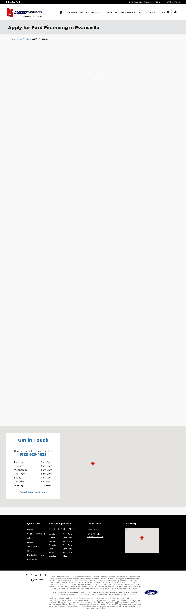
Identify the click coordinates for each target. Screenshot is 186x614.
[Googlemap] (40, 575)
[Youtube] (36, 575)
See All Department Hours (33, 492)
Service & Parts (128, 12)
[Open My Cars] (175, 12)
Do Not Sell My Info (35, 555)
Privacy (30, 542)
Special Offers (112, 12)
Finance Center (23, 39)
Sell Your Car (97, 12)
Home (11, 39)
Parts (71, 529)
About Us (154, 12)
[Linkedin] (45, 575)
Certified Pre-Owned (36, 534)
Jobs (163, 12)
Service (61, 529)
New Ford (72, 12)
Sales (52, 529)
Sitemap (31, 551)
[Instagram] (31, 575)
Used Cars (84, 12)
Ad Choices (32, 559)
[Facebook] (26, 575)
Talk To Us (142, 12)
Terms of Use (32, 546)
